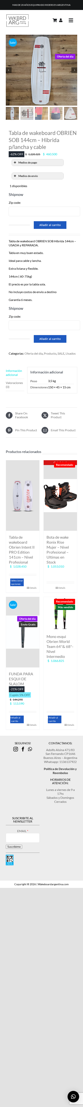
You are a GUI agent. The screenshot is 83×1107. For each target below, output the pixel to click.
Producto (50, 353)
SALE (61, 353)
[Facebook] (23, 749)
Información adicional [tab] (14, 372)
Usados (71, 353)
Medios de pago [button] (27, 162)
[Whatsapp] (30, 749)
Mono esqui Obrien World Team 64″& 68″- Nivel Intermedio (60, 646)
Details (33, 587)
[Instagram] (15, 749)
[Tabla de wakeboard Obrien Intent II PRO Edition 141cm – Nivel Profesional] (22, 495)
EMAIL (22, 831)
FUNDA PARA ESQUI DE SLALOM (21, 678)
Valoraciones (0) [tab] (14, 385)
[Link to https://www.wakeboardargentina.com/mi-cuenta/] (61, 20)
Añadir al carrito (50, 225)
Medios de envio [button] (28, 176)
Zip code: (15, 202)
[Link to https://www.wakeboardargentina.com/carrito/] (55, 20)
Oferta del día (34, 353)
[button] (73, 1096)
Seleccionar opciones (17, 582)
